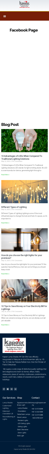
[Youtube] (7, 389)
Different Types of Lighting (14, 207)
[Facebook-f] (4, 389)
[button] (5, 16)
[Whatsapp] (15, 389)
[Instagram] (11, 389)
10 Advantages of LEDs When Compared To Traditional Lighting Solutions (21, 157)
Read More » (5, 175)
